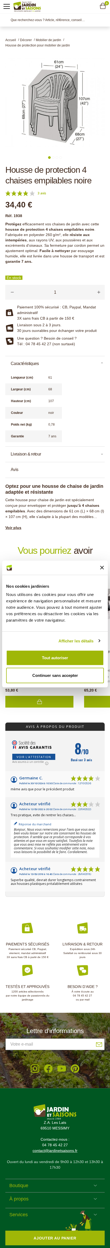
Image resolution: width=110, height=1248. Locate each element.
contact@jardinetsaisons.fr (55, 1150)
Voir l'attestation (34, 757)
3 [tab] (57, 157)
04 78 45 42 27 (82, 995)
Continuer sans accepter (55, 675)
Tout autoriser (55, 658)
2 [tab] (53, 157)
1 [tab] (49, 157)
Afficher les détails (76, 640)
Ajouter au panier (39, 702)
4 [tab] (60, 157)
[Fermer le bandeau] (102, 568)
